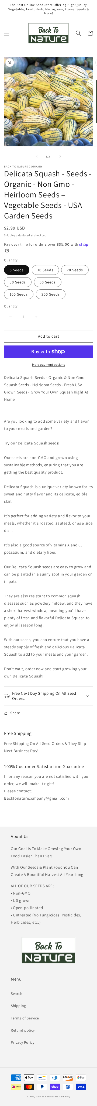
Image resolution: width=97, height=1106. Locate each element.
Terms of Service (25, 1018)
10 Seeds (45, 270)
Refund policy (23, 1030)
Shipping (9, 235)
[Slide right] (60, 156)
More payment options (48, 364)
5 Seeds (17, 270)
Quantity (11, 306)
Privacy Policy (22, 1042)
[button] (7, 33)
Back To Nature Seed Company (53, 1096)
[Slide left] (37, 156)
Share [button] (15, 712)
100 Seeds (19, 294)
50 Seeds (48, 282)
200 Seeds (50, 294)
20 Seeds (75, 270)
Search (17, 993)
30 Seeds (18, 282)
